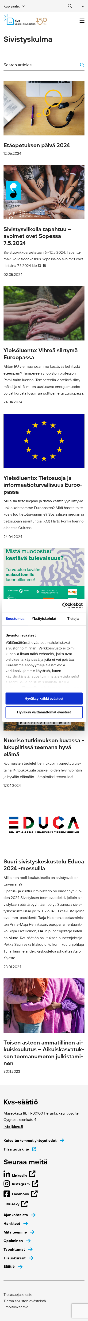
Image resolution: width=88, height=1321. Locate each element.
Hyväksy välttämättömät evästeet (44, 712)
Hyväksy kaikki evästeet (44, 698)
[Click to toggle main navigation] (82, 20)
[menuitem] (20, 1215)
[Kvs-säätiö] (25, 19)
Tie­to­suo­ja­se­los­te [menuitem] (18, 1294)
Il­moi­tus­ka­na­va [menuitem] (16, 1307)
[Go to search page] (70, 6)
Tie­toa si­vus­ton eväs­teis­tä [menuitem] (25, 1300)
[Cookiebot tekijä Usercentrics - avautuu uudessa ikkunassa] (63, 605)
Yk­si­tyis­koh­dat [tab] (44, 619)
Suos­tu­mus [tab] (15, 619)
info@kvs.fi (13, 1126)
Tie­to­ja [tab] (73, 619)
